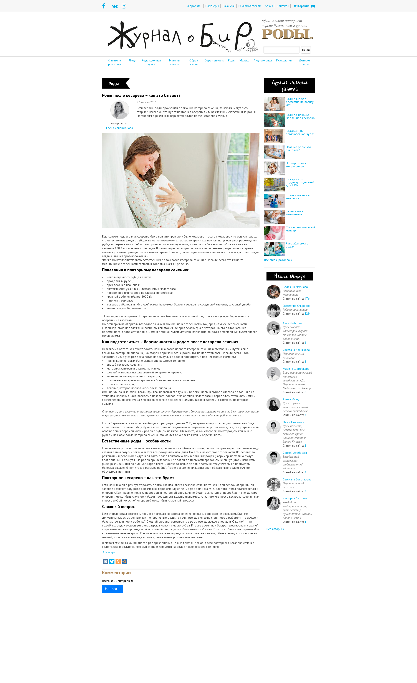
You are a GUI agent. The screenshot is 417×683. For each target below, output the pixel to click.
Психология (284, 60)
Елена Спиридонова (119, 128)
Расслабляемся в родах (297, 244)
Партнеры (212, 6)
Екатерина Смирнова (296, 306)
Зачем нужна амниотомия (294, 212)
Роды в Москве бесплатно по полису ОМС (300, 102)
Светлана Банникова (296, 350)
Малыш (244, 60)
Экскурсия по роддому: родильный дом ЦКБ (300, 182)
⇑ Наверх (109, 552)
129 (307, 313)
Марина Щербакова (296, 369)
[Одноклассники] (118, 561)
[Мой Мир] (124, 561)
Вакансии (229, 6)
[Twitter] (111, 561)
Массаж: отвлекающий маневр (300, 228)
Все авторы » (275, 529)
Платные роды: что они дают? (298, 148)
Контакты (283, 6)
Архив (269, 6)
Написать (112, 589)
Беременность (214, 60)
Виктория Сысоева (295, 498)
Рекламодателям (249, 6)
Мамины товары (174, 62)
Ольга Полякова (293, 422)
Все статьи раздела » (278, 260)
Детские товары (304, 62)
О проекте (194, 6)
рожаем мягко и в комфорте (298, 196)
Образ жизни (193, 62)
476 (307, 298)
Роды (231, 60)
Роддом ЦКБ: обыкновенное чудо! (300, 132)
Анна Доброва (292, 323)
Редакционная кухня (151, 62)
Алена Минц (291, 399)
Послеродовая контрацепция (296, 164)
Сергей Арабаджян (295, 453)
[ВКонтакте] (105, 561)
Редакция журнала (295, 287)
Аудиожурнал (263, 60)
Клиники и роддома (114, 62)
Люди (132, 60)
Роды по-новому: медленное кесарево (300, 116)
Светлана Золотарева (297, 479)
